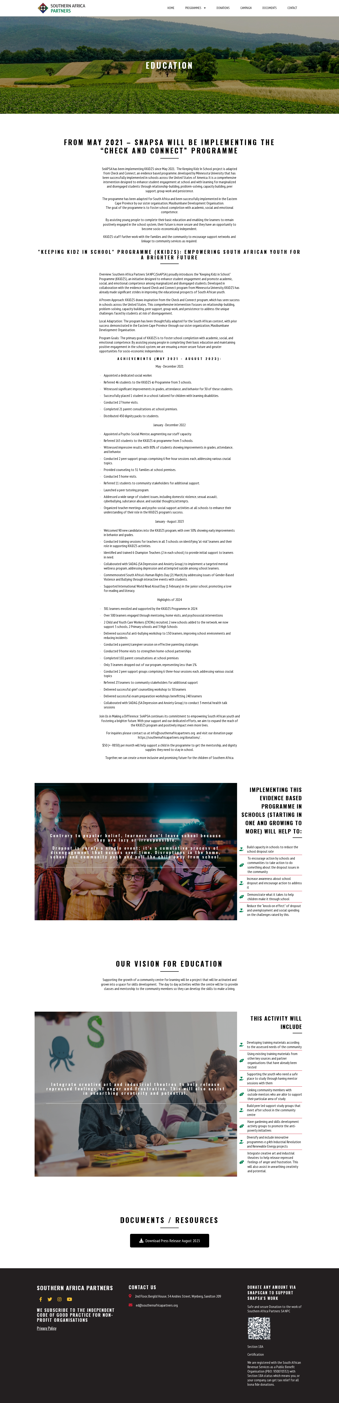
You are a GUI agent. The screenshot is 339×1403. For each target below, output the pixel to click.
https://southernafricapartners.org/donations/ (169, 737)
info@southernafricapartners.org (172, 733)
